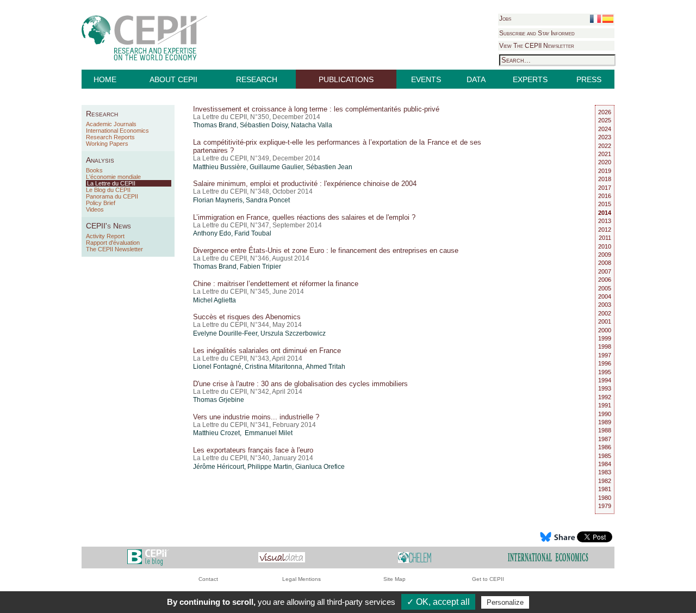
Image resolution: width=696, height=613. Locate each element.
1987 (604, 439)
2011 (605, 237)
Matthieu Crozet (216, 433)
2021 (604, 154)
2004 (604, 296)
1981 (604, 489)
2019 (604, 171)
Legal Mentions (301, 579)
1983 (604, 472)
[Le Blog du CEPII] (148, 557)
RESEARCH (256, 79)
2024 (604, 129)
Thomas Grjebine (218, 400)
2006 (604, 279)
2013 (604, 221)
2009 (604, 254)
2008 (604, 262)
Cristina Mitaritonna (273, 366)
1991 (604, 405)
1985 (604, 456)
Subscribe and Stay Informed (537, 33)
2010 (604, 246)
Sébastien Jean (329, 167)
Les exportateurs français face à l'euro (253, 450)
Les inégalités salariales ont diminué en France (267, 350)
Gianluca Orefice (320, 466)
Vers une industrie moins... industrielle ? (256, 417)
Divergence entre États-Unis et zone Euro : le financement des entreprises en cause (325, 250)
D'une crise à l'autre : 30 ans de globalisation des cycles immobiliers (300, 384)
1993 (604, 388)
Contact (208, 579)
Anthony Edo (212, 233)
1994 (604, 380)
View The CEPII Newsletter (536, 45)
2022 (604, 146)
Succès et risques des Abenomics (247, 317)
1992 (604, 397)
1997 (604, 355)
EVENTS (426, 79)
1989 (604, 422)
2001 (604, 321)
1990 (604, 414)
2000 (604, 330)
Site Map (394, 579)
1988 (604, 430)
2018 (604, 179)
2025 (604, 120)
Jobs (505, 18)
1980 (604, 497)
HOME (105, 79)
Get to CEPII (488, 579)
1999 (604, 338)
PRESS (588, 79)
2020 (604, 162)
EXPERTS (530, 79)
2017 (604, 187)
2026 (604, 112)
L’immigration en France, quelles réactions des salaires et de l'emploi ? (304, 217)
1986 (604, 447)
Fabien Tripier (260, 266)
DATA (476, 79)
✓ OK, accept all (438, 601)
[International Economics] (548, 557)
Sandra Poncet (268, 200)
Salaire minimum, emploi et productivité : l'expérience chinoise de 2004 (305, 183)
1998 (604, 346)
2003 (604, 304)
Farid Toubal (252, 233)
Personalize (505, 602)
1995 (604, 372)
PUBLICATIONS (346, 79)
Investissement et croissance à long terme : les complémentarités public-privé (316, 109)
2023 (604, 137)
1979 (604, 506)
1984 (604, 464)
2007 (604, 271)
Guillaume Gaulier (276, 167)
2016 (604, 196)
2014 (604, 212)
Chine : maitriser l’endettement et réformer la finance (275, 284)
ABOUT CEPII (173, 79)
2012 (604, 229)
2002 (604, 313)
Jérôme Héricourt (218, 466)
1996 (604, 363)
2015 (604, 204)
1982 (604, 481)
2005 (604, 288)
